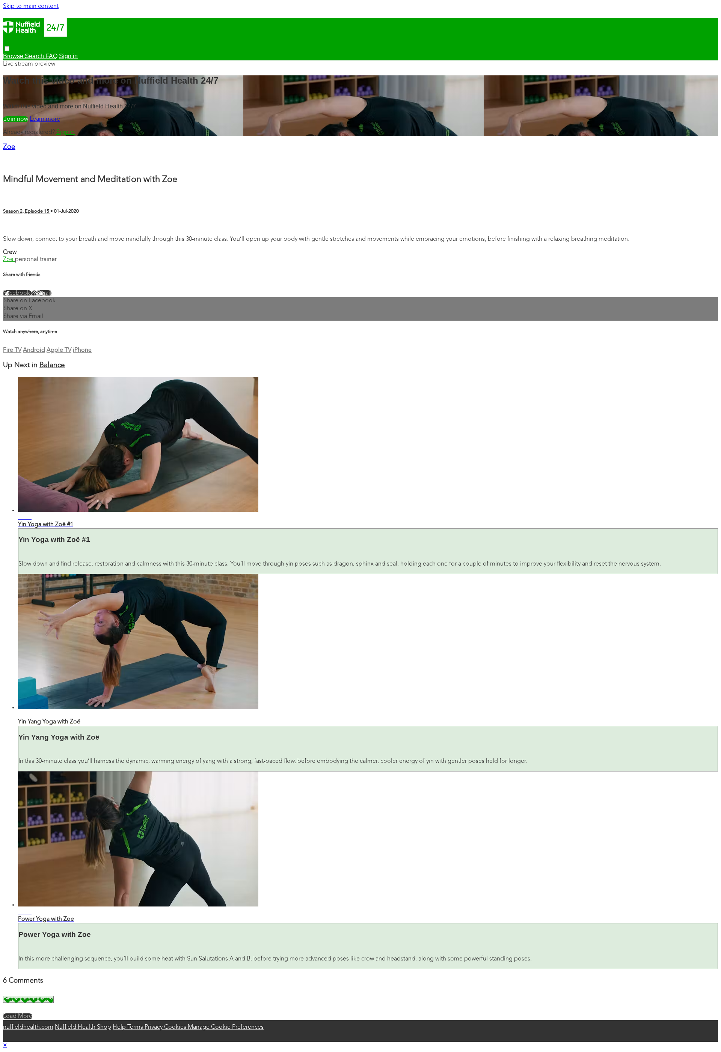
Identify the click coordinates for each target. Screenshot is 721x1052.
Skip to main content (31, 6)
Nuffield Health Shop (83, 1027)
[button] (7, 48)
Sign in (65, 132)
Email (44, 293)
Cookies (176, 1027)
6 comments (19, 226)
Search (35, 56)
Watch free (15, 119)
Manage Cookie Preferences (226, 1027)
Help (120, 1027)
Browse (14, 56)
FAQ (51, 56)
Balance (52, 365)
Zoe (9, 147)
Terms (136, 1027)
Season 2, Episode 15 (26, 211)
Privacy (154, 1027)
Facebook (17, 293)
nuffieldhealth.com (28, 1027)
